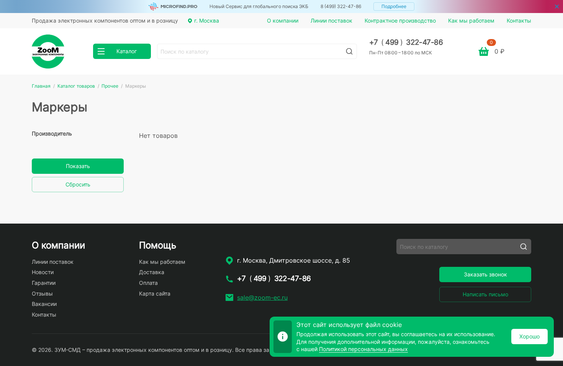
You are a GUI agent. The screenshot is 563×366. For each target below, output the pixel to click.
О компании (282, 20)
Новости (43, 272)
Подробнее (393, 6)
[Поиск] (349, 51)
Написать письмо (485, 294)
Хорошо (529, 336)
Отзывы (42, 293)
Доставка (151, 272)
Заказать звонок (485, 274)
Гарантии (44, 282)
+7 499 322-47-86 (406, 42)
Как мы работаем (471, 20)
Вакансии (44, 304)
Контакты (519, 20)
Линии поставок (331, 20)
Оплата (148, 282)
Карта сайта (154, 293)
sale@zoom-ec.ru (262, 297)
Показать (78, 166)
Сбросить (77, 184)
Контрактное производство (400, 20)
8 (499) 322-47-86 (341, 6)
